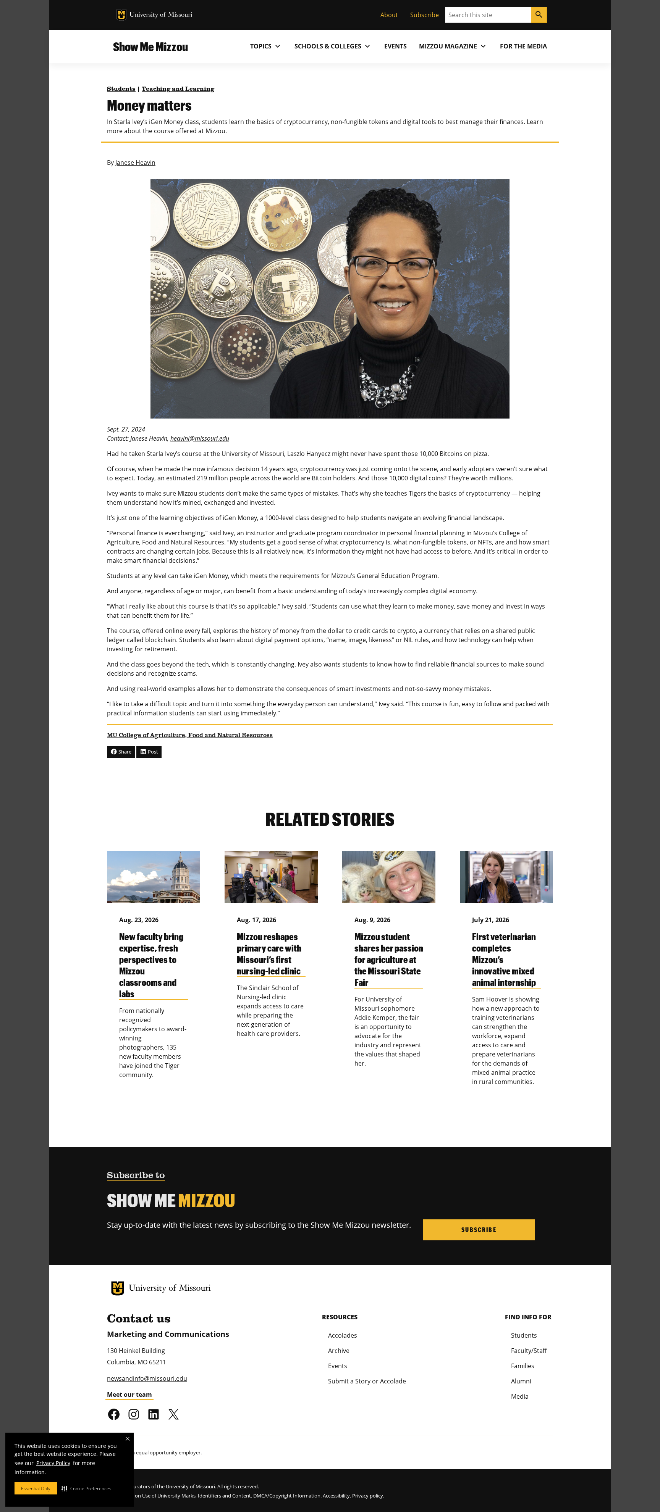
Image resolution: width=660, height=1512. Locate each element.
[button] (86, 1488)
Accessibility (336, 1495)
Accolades (342, 1335)
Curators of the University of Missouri (172, 1486)
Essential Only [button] (35, 1488)
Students (121, 89)
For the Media (523, 46)
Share (124, 751)
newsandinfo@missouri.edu (147, 1378)
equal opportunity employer (168, 1452)
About (389, 15)
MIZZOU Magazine (453, 46)
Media (520, 1396)
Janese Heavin (135, 162)
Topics (266, 46)
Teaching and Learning (178, 89)
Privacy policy (367, 1495)
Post (152, 751)
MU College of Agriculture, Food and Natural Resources (190, 736)
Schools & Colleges (333, 46)
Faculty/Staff (529, 1350)
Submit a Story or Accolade (367, 1381)
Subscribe (424, 15)
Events (395, 46)
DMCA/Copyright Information (286, 1495)
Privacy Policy (53, 1463)
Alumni (521, 1381)
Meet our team (129, 1394)
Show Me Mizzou (150, 46)
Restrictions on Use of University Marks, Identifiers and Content (179, 1495)
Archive (338, 1350)
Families (522, 1366)
